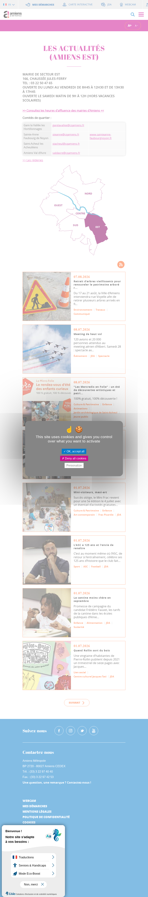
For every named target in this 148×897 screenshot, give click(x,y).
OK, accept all (75, 451)
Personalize (74, 465)
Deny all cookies (75, 458)
